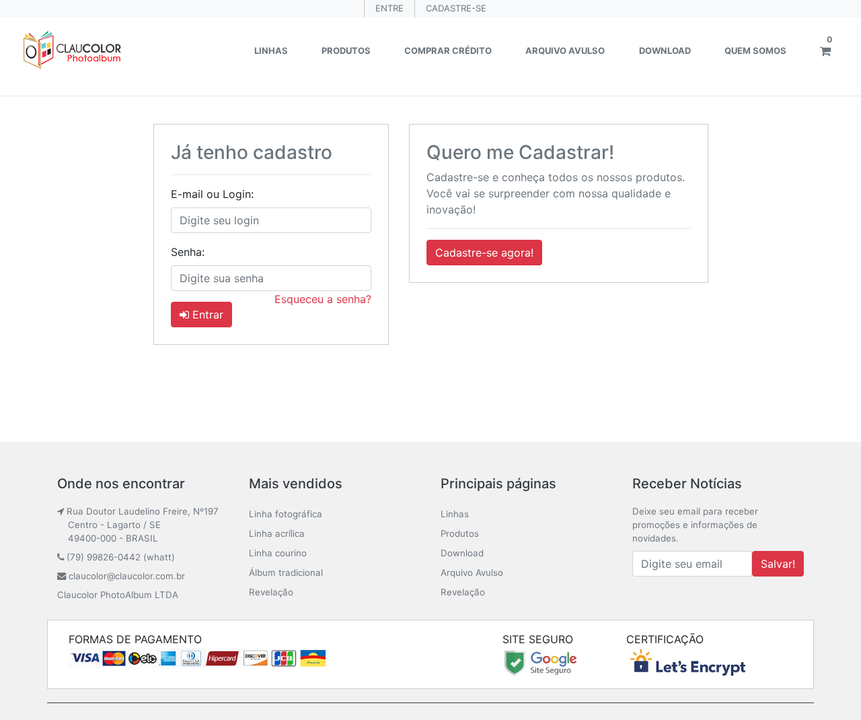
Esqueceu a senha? (322, 299)
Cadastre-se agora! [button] (484, 252)
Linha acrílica (277, 533)
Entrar (206, 314)
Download (665, 50)
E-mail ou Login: (212, 194)
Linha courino (278, 553)
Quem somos (755, 50)
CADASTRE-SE (456, 8)
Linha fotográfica (285, 514)
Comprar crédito (448, 50)
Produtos (346, 50)
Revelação (271, 592)
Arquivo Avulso (565, 50)
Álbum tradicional (286, 572)
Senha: (187, 252)
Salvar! (778, 563)
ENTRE (389, 8)
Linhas (271, 50)
